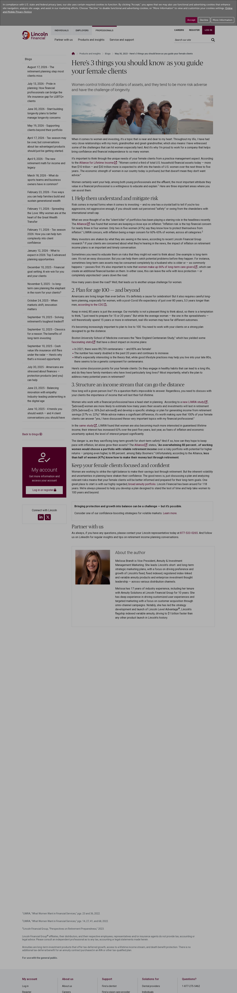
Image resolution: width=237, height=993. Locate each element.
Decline (204, 20)
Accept (191, 20)
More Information (222, 20)
